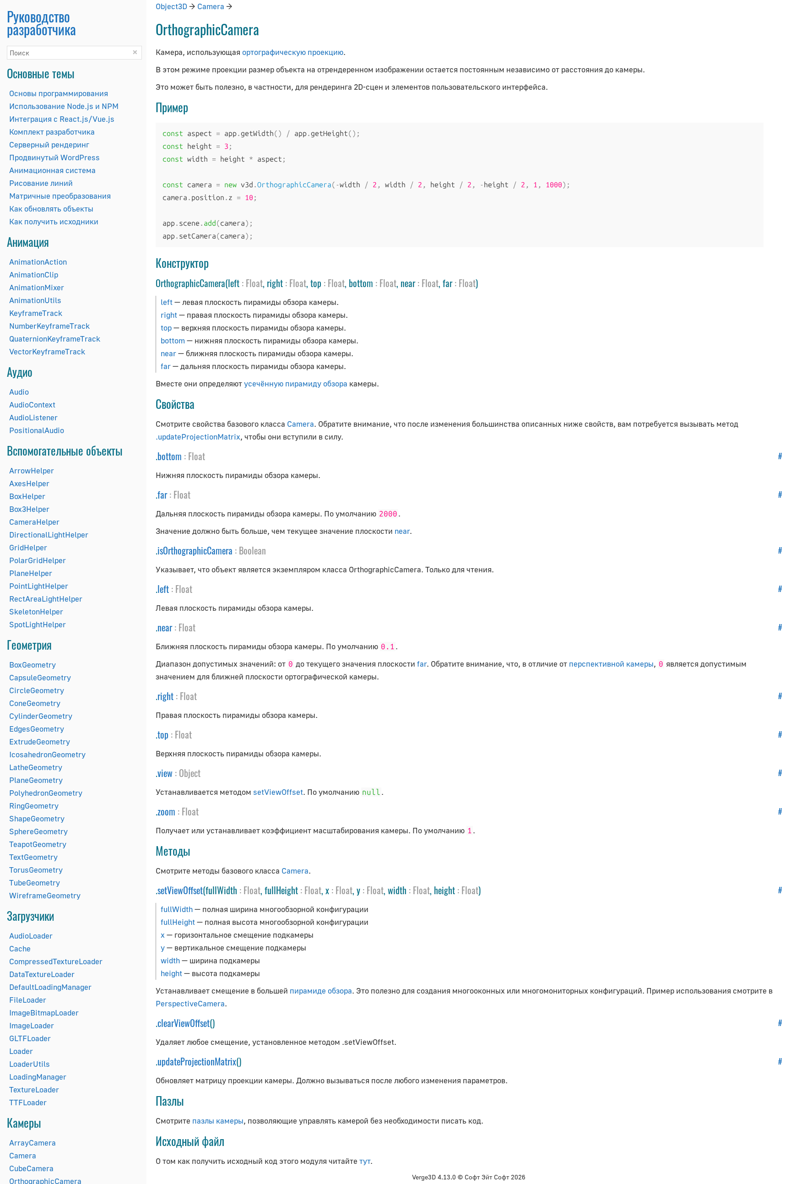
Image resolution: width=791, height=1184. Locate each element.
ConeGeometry (34, 703)
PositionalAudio (36, 430)
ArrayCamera (32, 1142)
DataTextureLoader (42, 974)
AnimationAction (38, 261)
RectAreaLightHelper (45, 598)
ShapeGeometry (37, 818)
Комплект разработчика (52, 131)
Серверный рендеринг (49, 144)
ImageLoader (31, 1025)
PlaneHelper (30, 573)
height (171, 973)
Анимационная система (52, 170)
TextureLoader (34, 1089)
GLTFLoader (30, 1038)
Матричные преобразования (60, 196)
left (167, 302)
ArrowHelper (31, 470)
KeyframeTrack (35, 313)
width (170, 960)
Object (189, 773)
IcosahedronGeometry (47, 754)
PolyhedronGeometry (45, 793)
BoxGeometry (32, 664)
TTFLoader (28, 1102)
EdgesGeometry (36, 728)
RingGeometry (34, 805)
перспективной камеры (611, 663)
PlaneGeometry (36, 780)
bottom (173, 340)
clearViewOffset (183, 1023)
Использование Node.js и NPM (64, 106)
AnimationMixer (36, 287)
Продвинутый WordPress (54, 157)
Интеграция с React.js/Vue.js (61, 119)
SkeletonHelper (36, 611)
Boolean (252, 550)
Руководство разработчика (41, 22)
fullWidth (177, 909)
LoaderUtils (29, 1064)
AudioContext (32, 404)
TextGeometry (33, 857)
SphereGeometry (38, 831)
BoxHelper (27, 496)
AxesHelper (29, 483)
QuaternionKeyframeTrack (54, 338)
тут (364, 1161)
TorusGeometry (36, 869)
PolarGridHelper (37, 560)
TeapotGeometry (37, 844)
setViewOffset (278, 792)
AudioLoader (31, 935)
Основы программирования (58, 93)
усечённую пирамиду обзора (295, 383)
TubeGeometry (34, 882)
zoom (166, 811)
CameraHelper (34, 522)
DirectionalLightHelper (48, 534)
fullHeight (178, 922)
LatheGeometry (35, 767)
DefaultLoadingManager (50, 987)
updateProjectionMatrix (196, 1061)
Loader (21, 1051)
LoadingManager (37, 1076)
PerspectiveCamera (190, 1003)
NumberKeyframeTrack (49, 326)
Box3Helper (29, 509)
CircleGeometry (36, 690)
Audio (19, 391)
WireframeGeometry (45, 895)
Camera (22, 1155)
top (166, 327)
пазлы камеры (218, 1120)
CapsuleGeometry (40, 677)
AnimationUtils (35, 300)
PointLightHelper (38, 586)
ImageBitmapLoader (44, 1012)
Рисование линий (41, 183)
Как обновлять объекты (51, 208)
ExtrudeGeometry (39, 741)
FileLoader (27, 1000)
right (169, 315)
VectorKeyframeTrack (47, 351)
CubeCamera (31, 1168)
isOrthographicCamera (195, 550)
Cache (20, 948)
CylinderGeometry (40, 716)
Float (254, 283)
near (168, 353)
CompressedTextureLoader (56, 961)
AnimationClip (33, 274)
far (166, 366)
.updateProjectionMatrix (198, 436)
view (165, 773)
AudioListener (33, 417)
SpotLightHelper (37, 624)
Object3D (171, 6)
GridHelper (28, 547)
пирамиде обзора (321, 990)
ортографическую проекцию (292, 52)
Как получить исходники (53, 221)
